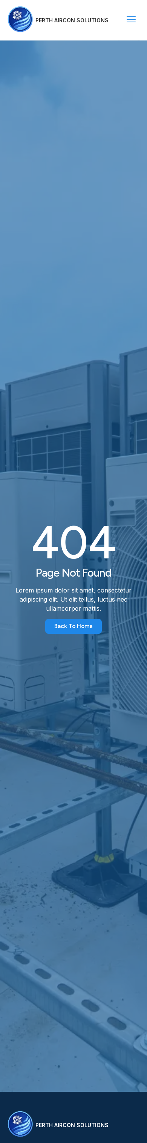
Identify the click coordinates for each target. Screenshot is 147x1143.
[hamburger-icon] (130, 20)
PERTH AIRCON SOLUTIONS (72, 20)
